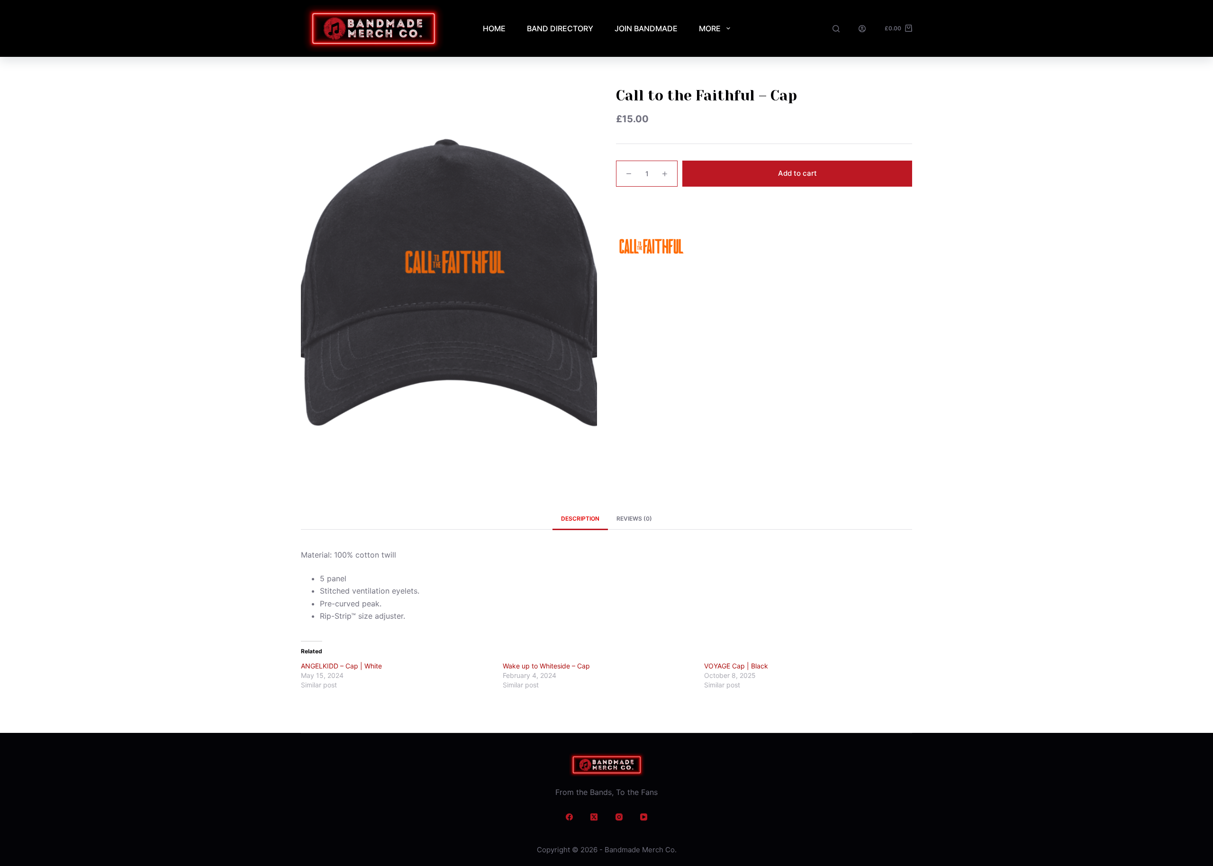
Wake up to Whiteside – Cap (546, 666)
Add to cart (797, 173)
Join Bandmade (646, 28)
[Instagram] (619, 817)
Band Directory (560, 28)
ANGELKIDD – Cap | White (341, 666)
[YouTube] (644, 817)
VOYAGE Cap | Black (736, 666)
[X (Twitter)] (594, 817)
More (710, 28)
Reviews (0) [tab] (634, 518)
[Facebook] (570, 817)
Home (494, 28)
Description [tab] (580, 518)
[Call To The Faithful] (651, 246)
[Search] (836, 28)
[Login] (862, 28)
